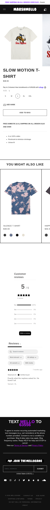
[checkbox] (29, 363)
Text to (25, 423)
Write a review (25, 333)
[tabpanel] (25, 371)
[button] (25, 305)
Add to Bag (25, 113)
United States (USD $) (24, 474)
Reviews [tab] (15, 343)
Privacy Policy (37, 445)
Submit (40, 469)
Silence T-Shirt (11, 226)
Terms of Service (21, 445)
